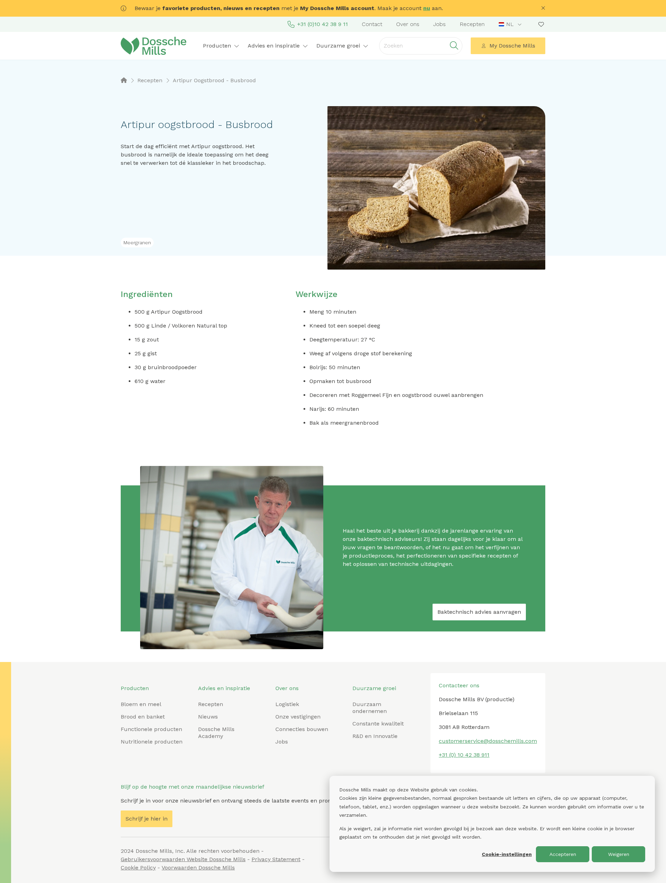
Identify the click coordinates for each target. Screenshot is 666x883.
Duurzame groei (374, 688)
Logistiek (287, 704)
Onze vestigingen (298, 716)
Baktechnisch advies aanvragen (479, 612)
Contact (372, 24)
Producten (135, 688)
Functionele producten (151, 729)
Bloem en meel (141, 704)
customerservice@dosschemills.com (488, 741)
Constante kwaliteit (378, 723)
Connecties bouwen (301, 729)
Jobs (439, 24)
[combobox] (510, 24)
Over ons (407, 24)
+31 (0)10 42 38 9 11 (322, 24)
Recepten (472, 24)
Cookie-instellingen (507, 854)
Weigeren (618, 854)
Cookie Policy (138, 867)
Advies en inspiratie (224, 688)
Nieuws (208, 716)
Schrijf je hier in (147, 818)
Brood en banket (143, 716)
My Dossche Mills (512, 45)
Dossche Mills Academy (216, 732)
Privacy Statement (275, 859)
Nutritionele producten (151, 741)
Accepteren (562, 854)
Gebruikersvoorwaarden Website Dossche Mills (183, 859)
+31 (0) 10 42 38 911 (464, 755)
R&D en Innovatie (375, 736)
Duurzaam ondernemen (369, 707)
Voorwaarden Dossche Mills (198, 867)
